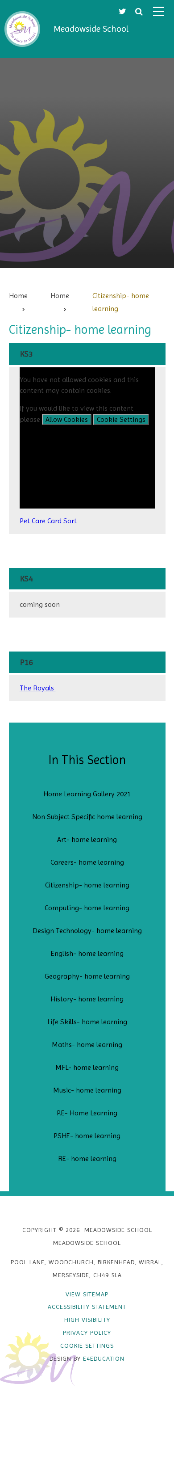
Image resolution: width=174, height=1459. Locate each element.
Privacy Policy (87, 1332)
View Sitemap (87, 1294)
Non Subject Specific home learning (87, 816)
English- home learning (87, 953)
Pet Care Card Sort (48, 521)
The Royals (38, 688)
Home (18, 295)
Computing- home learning (87, 908)
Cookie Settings (121, 419)
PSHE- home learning (87, 1135)
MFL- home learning (87, 1067)
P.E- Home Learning (87, 1113)
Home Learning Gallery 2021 (87, 794)
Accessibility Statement (87, 1306)
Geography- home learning (87, 976)
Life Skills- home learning (87, 1022)
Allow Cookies (67, 419)
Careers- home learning (87, 862)
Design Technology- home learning (87, 930)
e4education (103, 1358)
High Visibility (87, 1319)
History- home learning (87, 999)
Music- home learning (87, 1090)
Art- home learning (87, 839)
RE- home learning (87, 1158)
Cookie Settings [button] (87, 1345)
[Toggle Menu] (158, 11)
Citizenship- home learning (87, 885)
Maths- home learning (87, 1044)
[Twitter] (122, 11)
